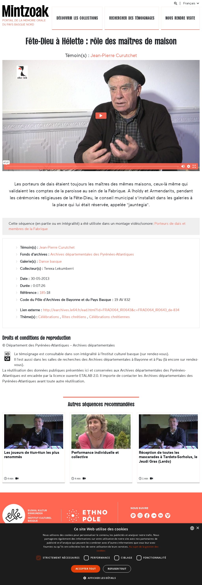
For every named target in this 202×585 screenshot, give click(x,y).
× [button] (197, 528)
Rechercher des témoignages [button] (131, 18)
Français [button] (189, 3)
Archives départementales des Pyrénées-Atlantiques (92, 254)
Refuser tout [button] (117, 568)
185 (42, 293)
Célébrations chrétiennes (109, 317)
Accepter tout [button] (86, 568)
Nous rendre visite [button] (180, 18)
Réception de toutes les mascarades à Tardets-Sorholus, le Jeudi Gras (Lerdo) (168, 456)
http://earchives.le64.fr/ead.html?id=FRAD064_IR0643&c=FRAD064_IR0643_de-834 (111, 310)
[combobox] (192, 528)
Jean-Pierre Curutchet (114, 55)
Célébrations (48, 317)
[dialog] (101, 554)
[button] (101, 578)
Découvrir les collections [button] (77, 18)
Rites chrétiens (74, 317)
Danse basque (50, 261)
